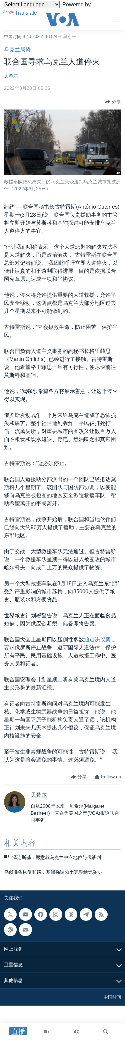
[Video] (47, 1031)
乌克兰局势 (17, 49)
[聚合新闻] (101, 914)
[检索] (106, 1031)
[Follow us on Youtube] (25, 914)
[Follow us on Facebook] (40, 914)
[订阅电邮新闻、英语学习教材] (25, 929)
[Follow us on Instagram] (55, 914)
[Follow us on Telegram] (86, 914)
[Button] (113, 102)
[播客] (10, 929)
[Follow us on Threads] (71, 914)
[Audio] (76, 1031)
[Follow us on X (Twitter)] (10, 914)
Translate (26, 13)
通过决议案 (97, 639)
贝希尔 (11, 75)
